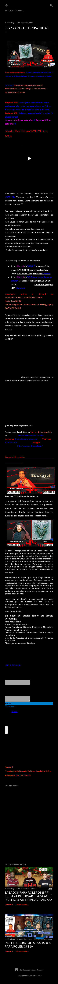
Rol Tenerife (10, 775)
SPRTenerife (25, 775)
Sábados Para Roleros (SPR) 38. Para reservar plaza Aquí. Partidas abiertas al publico (28, 896)
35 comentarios (21, 904)
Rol (14, 771)
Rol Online (46, 771)
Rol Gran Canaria (35, 771)
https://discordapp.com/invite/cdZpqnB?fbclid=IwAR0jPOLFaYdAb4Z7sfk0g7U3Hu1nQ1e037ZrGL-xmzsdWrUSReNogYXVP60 (26, 88)
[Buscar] (51, 5)
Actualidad (11, 10)
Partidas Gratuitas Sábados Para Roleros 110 (28, 944)
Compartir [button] (9, 767)
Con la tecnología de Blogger (31, 970)
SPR (17, 775)
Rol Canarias (22, 771)
